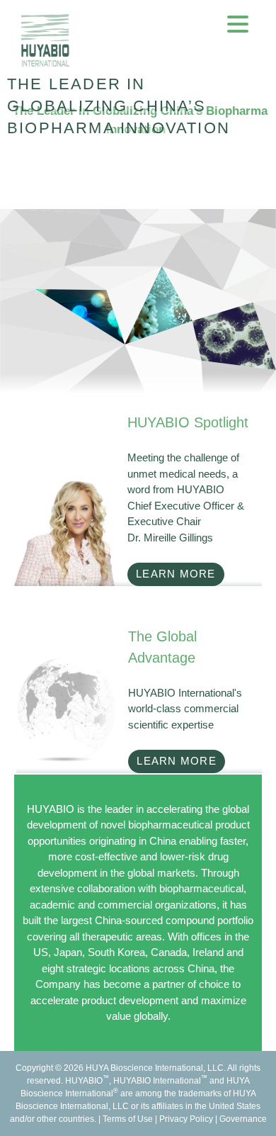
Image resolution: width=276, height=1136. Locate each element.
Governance (243, 1119)
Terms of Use (128, 1119)
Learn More (176, 574)
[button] (238, 24)
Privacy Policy (186, 1119)
